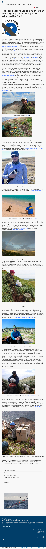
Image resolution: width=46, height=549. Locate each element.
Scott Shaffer (34, 190)
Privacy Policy (20, 547)
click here (15, 50)
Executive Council (20, 61)
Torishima (27, 115)
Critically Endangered (19, 47)
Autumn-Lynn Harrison (31, 148)
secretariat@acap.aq (39, 536)
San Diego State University (27, 317)
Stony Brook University (18, 229)
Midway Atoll (34, 218)
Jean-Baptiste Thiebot (27, 89)
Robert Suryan (37, 61)
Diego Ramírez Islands (32, 395)
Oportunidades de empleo (10, 475)
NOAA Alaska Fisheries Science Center (10, 408)
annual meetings (26, 57)
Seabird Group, (37, 74)
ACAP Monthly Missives (9, 470)
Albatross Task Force (26, 365)
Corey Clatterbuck (17, 317)
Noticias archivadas (8, 472)
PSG (13, 37)
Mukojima (18, 458)
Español (37, 7)
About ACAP (6, 526)
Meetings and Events (9, 485)
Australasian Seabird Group (8, 75)
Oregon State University (37, 267)
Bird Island (38, 305)
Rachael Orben (27, 267)
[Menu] (43, 7)
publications (35, 57)
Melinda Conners (24, 228)
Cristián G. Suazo (10, 365)
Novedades (6, 467)
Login (42, 547)
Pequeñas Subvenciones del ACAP (11, 480)
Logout (39, 547)
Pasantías (6, 482)
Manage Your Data (28, 547)
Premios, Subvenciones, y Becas (11, 477)
